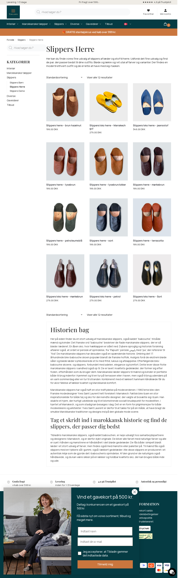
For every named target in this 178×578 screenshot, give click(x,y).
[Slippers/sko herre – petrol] (109, 273)
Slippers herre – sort (101, 240)
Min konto (165, 13)
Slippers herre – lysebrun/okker (108, 184)
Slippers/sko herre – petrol (105, 296)
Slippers (22, 39)
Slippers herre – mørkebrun (148, 184)
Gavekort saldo (144, 510)
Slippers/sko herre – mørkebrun (64, 296)
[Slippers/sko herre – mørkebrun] (65, 273)
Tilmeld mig (105, 564)
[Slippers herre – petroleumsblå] (65, 217)
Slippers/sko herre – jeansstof (150, 125)
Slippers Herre (17, 86)
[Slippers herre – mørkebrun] (152, 161)
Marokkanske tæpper (19, 73)
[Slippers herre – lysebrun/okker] (109, 161)
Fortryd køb (143, 528)
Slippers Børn (17, 82)
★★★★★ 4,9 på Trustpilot (157, 2)
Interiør (11, 68)
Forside (10, 39)
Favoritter (148, 13)
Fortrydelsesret (144, 521)
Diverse (11, 96)
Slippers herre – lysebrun (60, 184)
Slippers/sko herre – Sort (147, 296)
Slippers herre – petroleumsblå (64, 240)
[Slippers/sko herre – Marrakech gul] (109, 102)
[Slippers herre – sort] (109, 217)
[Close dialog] (135, 492)
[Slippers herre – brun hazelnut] (65, 102)
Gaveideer (13, 100)
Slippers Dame (17, 90)
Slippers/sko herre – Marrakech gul (108, 127)
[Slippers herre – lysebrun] (65, 161)
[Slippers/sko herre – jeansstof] (152, 102)
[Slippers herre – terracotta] (152, 217)
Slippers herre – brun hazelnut (63, 125)
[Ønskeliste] (79, 88)
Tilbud (10, 104)
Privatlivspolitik (143, 517)
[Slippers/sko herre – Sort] (152, 273)
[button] (167, 23)
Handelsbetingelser (146, 514)
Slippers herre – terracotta (148, 240)
